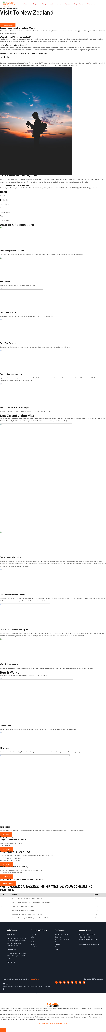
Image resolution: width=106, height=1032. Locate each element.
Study (44, 4)
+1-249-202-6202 (84, 937)
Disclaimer (58, 937)
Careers (57, 944)
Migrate (35, 4)
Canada (33, 934)
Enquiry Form (78, 4)
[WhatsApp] (76, 982)
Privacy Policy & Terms (62, 939)
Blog (56, 949)
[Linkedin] (60, 982)
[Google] (64, 982)
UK (32, 939)
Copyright (58, 942)
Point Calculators (92, 4)
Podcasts (58, 947)
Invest (59, 4)
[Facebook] (56, 982)
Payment (67, 4)
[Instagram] (68, 982)
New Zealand (35, 947)
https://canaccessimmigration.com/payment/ (53, 1023)
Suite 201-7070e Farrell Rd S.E (88, 934)
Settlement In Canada (61, 934)
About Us (26, 4)
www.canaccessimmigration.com (89, 944)
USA (32, 937)
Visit (51, 4)
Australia (34, 942)
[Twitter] (84, 982)
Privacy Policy (34, 979)
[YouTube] (72, 982)
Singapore (34, 944)
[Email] (80, 982)
